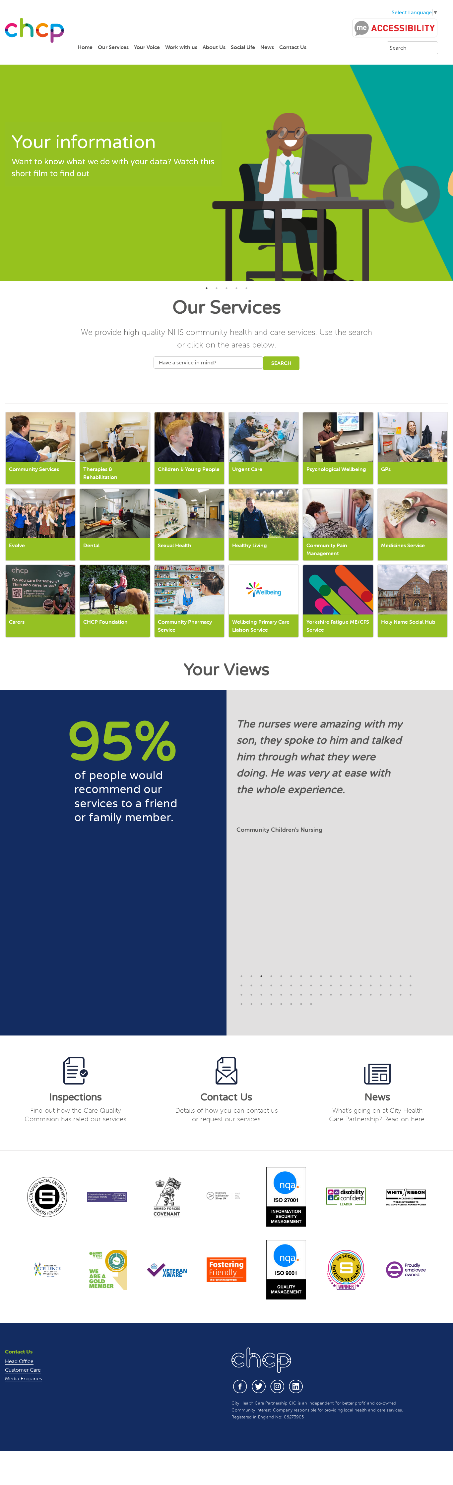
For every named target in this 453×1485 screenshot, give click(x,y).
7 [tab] (301, 976)
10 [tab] (331, 976)
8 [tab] (311, 976)
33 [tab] (380, 985)
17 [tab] (400, 976)
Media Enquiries (23, 1378)
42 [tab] (291, 994)
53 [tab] (400, 994)
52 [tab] (390, 994)
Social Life (243, 47)
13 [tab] (360, 976)
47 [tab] (341, 994)
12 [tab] (351, 976)
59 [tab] (281, 1004)
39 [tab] (261, 994)
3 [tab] (226, 288)
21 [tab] (261, 985)
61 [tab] (301, 1004)
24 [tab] (291, 985)
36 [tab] (410, 985)
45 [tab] (321, 994)
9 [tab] (321, 976)
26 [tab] (311, 985)
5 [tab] (246, 288)
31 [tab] (360, 985)
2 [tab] (216, 288)
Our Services (113, 47)
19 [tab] (241, 985)
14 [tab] (370, 976)
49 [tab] (360, 994)
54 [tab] (410, 994)
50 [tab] (370, 994)
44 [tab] (311, 994)
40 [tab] (271, 994)
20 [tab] (251, 985)
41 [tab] (281, 994)
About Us (214, 47)
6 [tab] (291, 976)
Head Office (19, 1361)
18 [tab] (410, 976)
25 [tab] (301, 985)
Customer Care (23, 1369)
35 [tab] (400, 985)
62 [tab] (311, 1004)
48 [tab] (351, 994)
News (267, 47)
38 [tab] (251, 994)
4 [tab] (236, 288)
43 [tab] (301, 994)
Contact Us (292, 47)
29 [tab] (341, 985)
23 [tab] (281, 985)
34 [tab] (390, 985)
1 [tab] (206, 288)
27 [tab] (321, 985)
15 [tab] (380, 976)
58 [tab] (271, 1004)
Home (85, 47)
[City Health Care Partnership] (34, 30)
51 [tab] (380, 994)
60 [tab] (291, 1004)
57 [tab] (261, 1004)
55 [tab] (241, 1004)
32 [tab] (370, 985)
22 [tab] (271, 985)
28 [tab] (331, 985)
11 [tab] (341, 976)
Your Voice (147, 47)
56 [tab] (251, 1004)
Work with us (181, 47)
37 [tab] (241, 994)
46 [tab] (331, 994)
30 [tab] (351, 985)
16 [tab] (390, 976)
